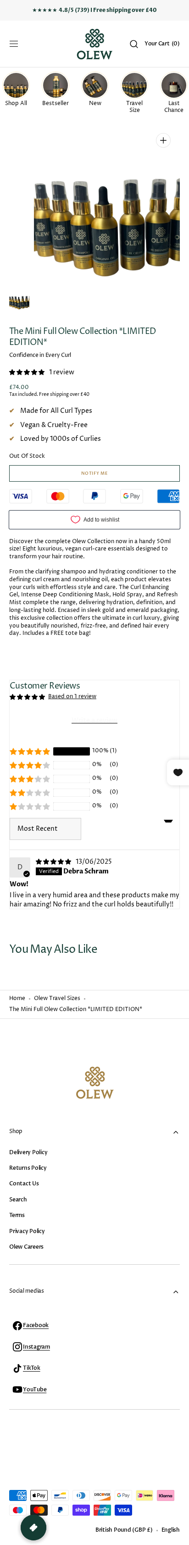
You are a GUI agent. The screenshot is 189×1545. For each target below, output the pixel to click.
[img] (55, 861)
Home (17, 998)
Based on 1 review (72, 696)
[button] (14, 44)
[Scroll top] (178, 1534)
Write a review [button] (94, 720)
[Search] (134, 44)
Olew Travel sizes (57, 998)
